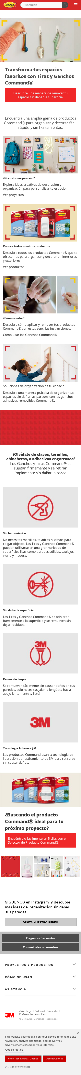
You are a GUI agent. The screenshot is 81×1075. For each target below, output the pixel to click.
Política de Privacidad (46, 1011)
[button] (18, 1067)
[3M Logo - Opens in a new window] (10, 4)
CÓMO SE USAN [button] (18, 977)
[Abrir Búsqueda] (75, 5)
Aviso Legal (25, 1011)
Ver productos (13, 267)
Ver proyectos (13, 195)
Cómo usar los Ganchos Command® (30, 335)
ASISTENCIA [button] (15, 989)
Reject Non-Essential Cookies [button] (23, 1059)
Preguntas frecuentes (40, 938)
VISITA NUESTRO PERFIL (40, 922)
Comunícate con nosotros (40, 947)
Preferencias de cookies (32, 1014)
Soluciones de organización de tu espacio (33, 386)
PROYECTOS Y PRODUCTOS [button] (29, 965)
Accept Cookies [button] (54, 1059)
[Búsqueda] (65, 5)
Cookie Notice (14, 1049)
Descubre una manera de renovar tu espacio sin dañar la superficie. (40, 95)
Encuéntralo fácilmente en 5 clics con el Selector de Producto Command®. (37, 840)
